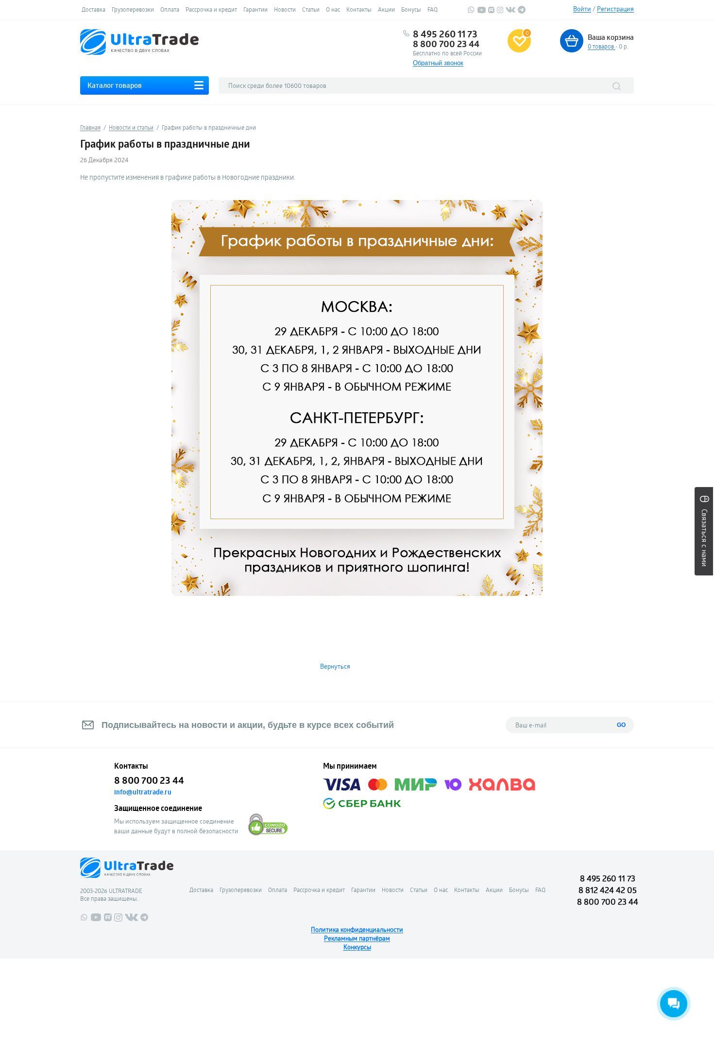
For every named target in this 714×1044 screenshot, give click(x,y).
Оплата (169, 9)
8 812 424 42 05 (607, 889)
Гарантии (255, 9)
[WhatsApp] (471, 11)
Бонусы (411, 9)
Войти (582, 8)
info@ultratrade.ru (142, 792)
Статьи (311, 9)
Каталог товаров (114, 85)
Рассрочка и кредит (211, 9)
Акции (386, 9)
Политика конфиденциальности (357, 929)
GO (621, 725)
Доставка (93, 9)
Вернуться (335, 666)
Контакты (359, 9)
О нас (333, 9)
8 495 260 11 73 (445, 34)
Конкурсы (357, 947)
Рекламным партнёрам (357, 938)
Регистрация (615, 8)
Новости (285, 9)
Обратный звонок (438, 63)
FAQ (432, 9)
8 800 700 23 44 (446, 43)
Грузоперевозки (133, 9)
